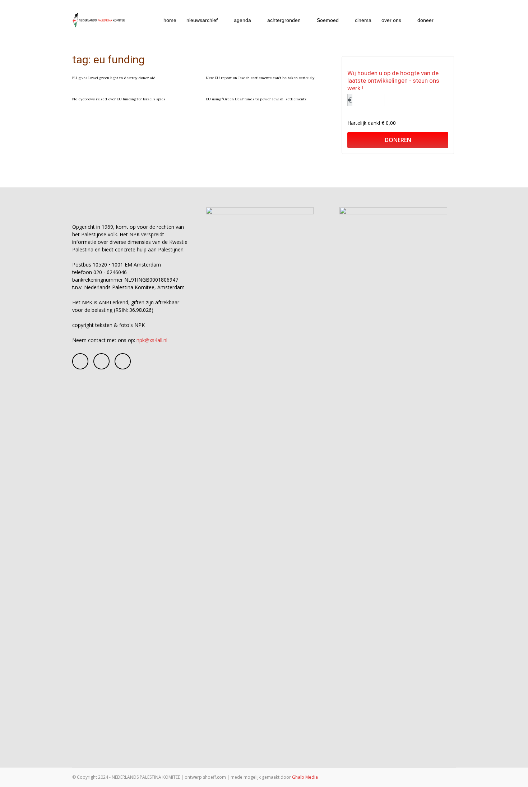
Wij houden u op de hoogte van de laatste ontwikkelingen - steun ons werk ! (393, 80)
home (169, 20)
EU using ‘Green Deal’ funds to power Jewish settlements (256, 99)
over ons (391, 20)
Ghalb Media (305, 777)
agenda (242, 20)
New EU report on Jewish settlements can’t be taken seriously (260, 78)
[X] (123, 361)
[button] (447, 20)
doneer (425, 20)
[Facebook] (80, 361)
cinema (363, 20)
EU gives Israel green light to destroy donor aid (114, 78)
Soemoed (328, 20)
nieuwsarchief (202, 20)
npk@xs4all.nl (151, 340)
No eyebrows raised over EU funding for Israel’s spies (118, 99)
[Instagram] (101, 361)
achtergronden (284, 20)
